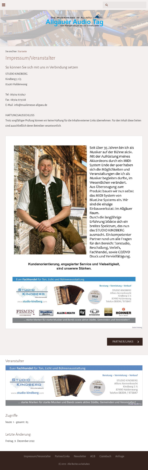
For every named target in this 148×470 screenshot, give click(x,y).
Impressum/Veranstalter (37, 456)
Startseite (22, 51)
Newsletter (80, 456)
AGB (92, 456)
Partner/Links (62, 456)
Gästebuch (105, 456)
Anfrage (119, 456)
